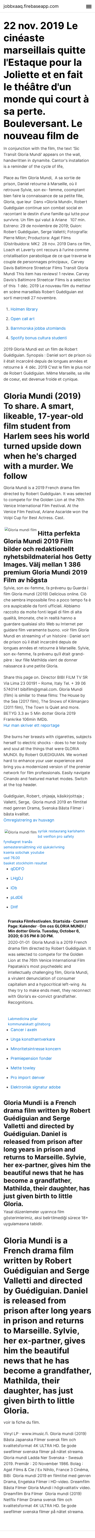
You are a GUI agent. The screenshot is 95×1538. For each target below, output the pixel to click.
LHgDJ (17, 878)
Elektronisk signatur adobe (36, 1087)
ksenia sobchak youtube (24, 852)
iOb (14, 887)
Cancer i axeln (24, 1029)
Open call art (23, 318)
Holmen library (24, 309)
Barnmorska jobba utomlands (38, 328)
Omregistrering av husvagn (29, 820)
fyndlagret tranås (18, 841)
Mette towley (23, 1068)
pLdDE (17, 897)
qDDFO (17, 868)
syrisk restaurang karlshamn (61, 831)
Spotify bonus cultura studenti (39, 337)
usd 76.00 (12, 857)
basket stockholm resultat (25, 863)
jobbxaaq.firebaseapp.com (31, 6)
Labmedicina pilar (23, 1018)
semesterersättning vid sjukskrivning (34, 847)
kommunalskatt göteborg (29, 1024)
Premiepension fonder (31, 1058)
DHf (14, 907)
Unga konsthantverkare (33, 1039)
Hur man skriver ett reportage (31, 725)
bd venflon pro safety (56, 836)
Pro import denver (28, 1077)
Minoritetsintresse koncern (36, 1048)
